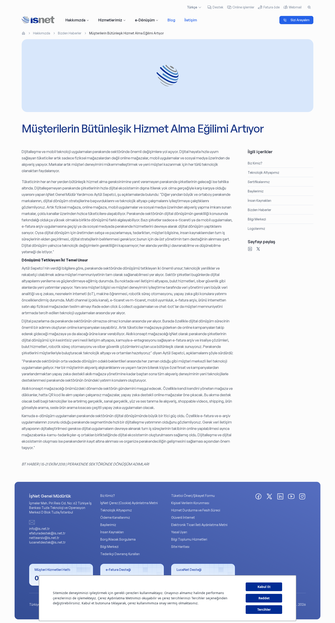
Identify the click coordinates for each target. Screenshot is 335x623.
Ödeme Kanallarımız (115, 517)
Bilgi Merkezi (257, 219)
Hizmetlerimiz (110, 20)
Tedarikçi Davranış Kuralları (120, 554)
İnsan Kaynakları (259, 200)
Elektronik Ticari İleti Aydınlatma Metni (199, 525)
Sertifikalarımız (259, 182)
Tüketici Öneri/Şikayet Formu (193, 496)
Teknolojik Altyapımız (263, 172)
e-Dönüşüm (145, 20)
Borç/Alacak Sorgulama (118, 539)
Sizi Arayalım (300, 20)
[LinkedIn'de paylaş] (250, 249)
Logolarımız (256, 228)
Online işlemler (243, 7)
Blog (171, 20)
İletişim (190, 20)
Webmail (295, 7)
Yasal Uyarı (179, 532)
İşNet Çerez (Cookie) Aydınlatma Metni (129, 503)
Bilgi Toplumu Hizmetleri (189, 539)
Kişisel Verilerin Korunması (190, 503)
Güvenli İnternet (183, 517)
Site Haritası (180, 547)
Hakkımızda (75, 20)
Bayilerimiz (255, 191)
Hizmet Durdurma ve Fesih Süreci (195, 510)
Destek (218, 7)
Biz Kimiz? (255, 163)
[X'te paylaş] (258, 249)
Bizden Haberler (69, 33)
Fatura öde (271, 7)
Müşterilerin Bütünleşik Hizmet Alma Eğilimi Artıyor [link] (126, 33)
